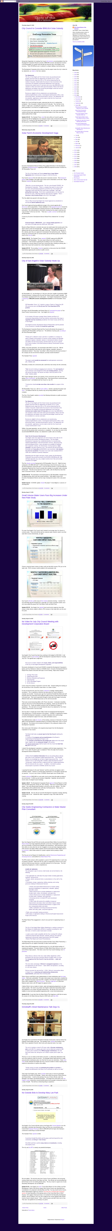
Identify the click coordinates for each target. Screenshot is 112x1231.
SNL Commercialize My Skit (80, 179)
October (77, 101)
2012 (75, 154)
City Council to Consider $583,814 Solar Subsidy (42, 28)
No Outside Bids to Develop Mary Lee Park (40, 1093)
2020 (75, 85)
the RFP (31, 1147)
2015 (75, 95)
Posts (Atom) (31, 1210)
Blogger (62, 1219)
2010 (75, 158)
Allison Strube (25, 843)
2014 (75, 150)
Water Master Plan (45, 856)
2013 (75, 152)
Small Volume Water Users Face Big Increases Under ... (82, 117)
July (76, 135)
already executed (31, 463)
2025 (75, 74)
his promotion (25, 850)
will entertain (50, 61)
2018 (75, 89)
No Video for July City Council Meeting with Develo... (82, 121)
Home (44, 1207)
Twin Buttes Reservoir (79, 181)
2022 (75, 80)
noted (42, 117)
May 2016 (55, 996)
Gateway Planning (33, 1128)
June (76, 137)
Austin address (44, 388)
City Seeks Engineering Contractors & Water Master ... (82, 125)
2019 (75, 87)
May (76, 139)
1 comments (46, 799)
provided (41, 395)
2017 (75, 91)
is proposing (25, 298)
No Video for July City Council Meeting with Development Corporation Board (40, 622)
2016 (75, 93)
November (78, 99)
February (77, 145)
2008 (75, 162)
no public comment (52, 211)
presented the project (55, 310)
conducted (46, 690)
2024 (75, 76)
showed (40, 248)
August (77, 105)
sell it (23, 390)
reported (43, 238)
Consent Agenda (56, 1125)
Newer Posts (25, 1207)
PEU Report (77, 178)
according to (63, 330)
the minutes (39, 720)
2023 (75, 78)
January (77, 147)
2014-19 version (41, 981)
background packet (33, 167)
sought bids (53, 981)
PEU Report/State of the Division (80, 28)
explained (29, 181)
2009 (75, 160)
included (43, 1073)
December (78, 97)
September (78, 103)
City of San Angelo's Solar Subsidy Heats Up (41, 261)
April (76, 141)
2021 (75, 83)
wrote (40, 1186)
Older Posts (64, 1207)
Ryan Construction (30, 378)
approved (30, 178)
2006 (75, 166)
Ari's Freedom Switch (79, 173)
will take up (31, 601)
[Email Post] (51, 125)
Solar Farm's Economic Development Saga (40, 133)
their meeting (44, 601)
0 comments (46, 125)
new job (30, 235)
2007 (75, 164)
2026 (75, 72)
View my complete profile (79, 41)
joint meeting (35, 656)
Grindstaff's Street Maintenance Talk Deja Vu (41, 1007)
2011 (75, 156)
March (77, 143)
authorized (28, 776)
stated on (33, 71)
